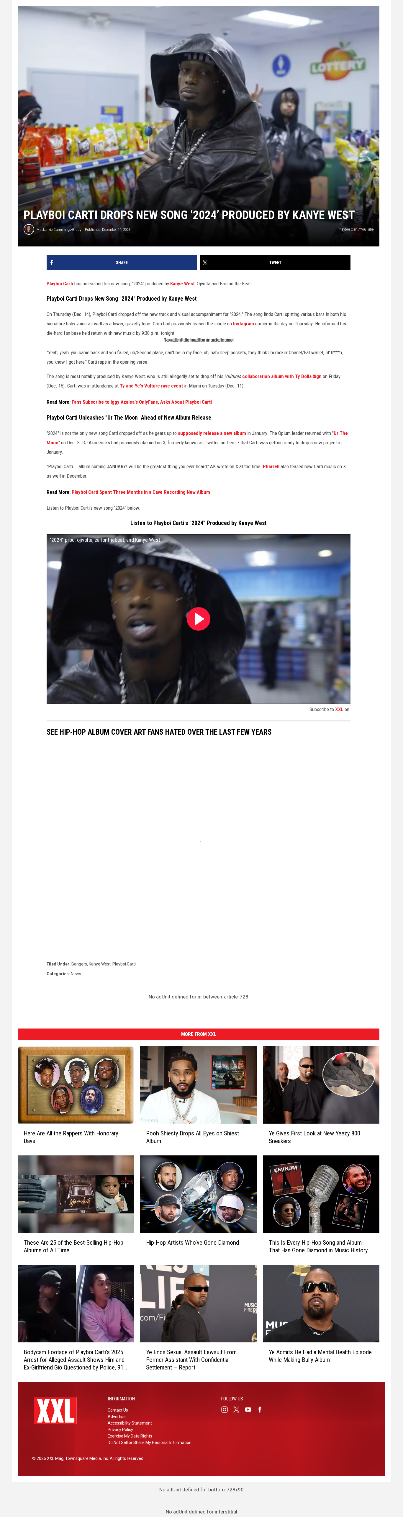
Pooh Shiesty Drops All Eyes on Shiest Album (192, 1137)
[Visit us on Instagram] (227, 1409)
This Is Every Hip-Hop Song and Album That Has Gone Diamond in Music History (318, 1246)
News (76, 973)
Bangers (79, 964)
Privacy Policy (120, 1429)
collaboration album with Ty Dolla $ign (282, 376)
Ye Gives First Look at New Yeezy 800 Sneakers (314, 1137)
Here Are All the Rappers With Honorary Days (71, 1137)
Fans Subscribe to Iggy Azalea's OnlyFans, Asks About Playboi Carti (142, 402)
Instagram (243, 324)
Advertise (117, 1416)
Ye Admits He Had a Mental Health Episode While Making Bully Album (320, 1356)
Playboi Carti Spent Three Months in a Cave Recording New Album (141, 492)
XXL (339, 709)
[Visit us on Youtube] (250, 1409)
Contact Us (118, 1410)
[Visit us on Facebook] (262, 1409)
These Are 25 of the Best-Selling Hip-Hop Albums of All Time (73, 1246)
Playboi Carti (60, 283)
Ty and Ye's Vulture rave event (151, 386)
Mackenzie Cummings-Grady (59, 229)
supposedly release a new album (212, 433)
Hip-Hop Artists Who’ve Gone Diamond (192, 1242)
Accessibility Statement (130, 1423)
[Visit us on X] (239, 1409)
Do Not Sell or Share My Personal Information (149, 1442)
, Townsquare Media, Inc (85, 1458)
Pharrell (271, 466)
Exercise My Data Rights (130, 1436)
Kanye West (182, 283)
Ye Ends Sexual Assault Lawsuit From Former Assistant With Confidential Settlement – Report (191, 1360)
